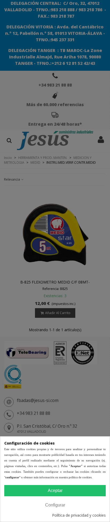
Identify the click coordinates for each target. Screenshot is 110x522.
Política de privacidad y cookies (79, 515)
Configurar (55, 505)
